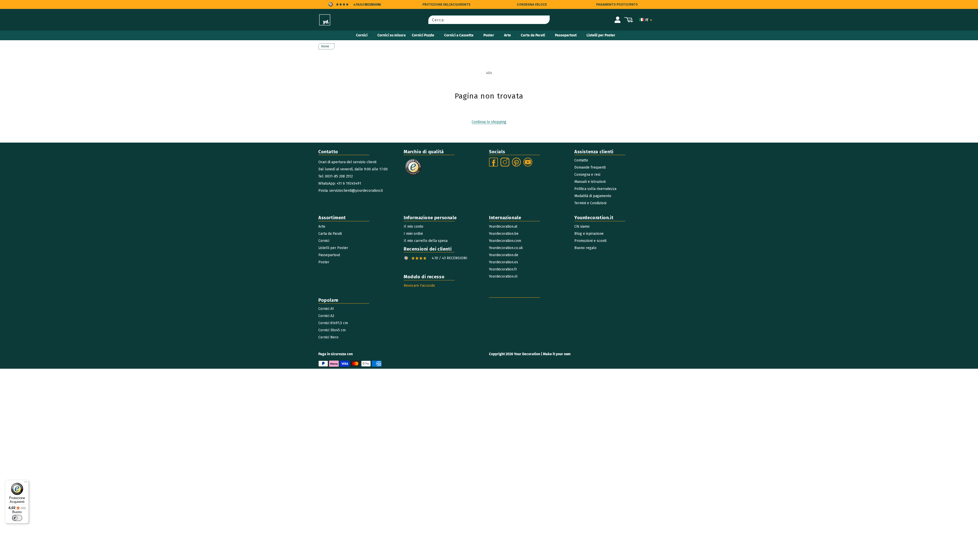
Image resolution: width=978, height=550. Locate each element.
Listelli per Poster (601, 35)
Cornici (362, 35)
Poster (488, 35)
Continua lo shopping (489, 122)
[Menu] (26, 483)
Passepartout (566, 35)
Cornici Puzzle (423, 35)
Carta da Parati (533, 35)
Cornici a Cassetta (458, 35)
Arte (507, 35)
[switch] (17, 518)
